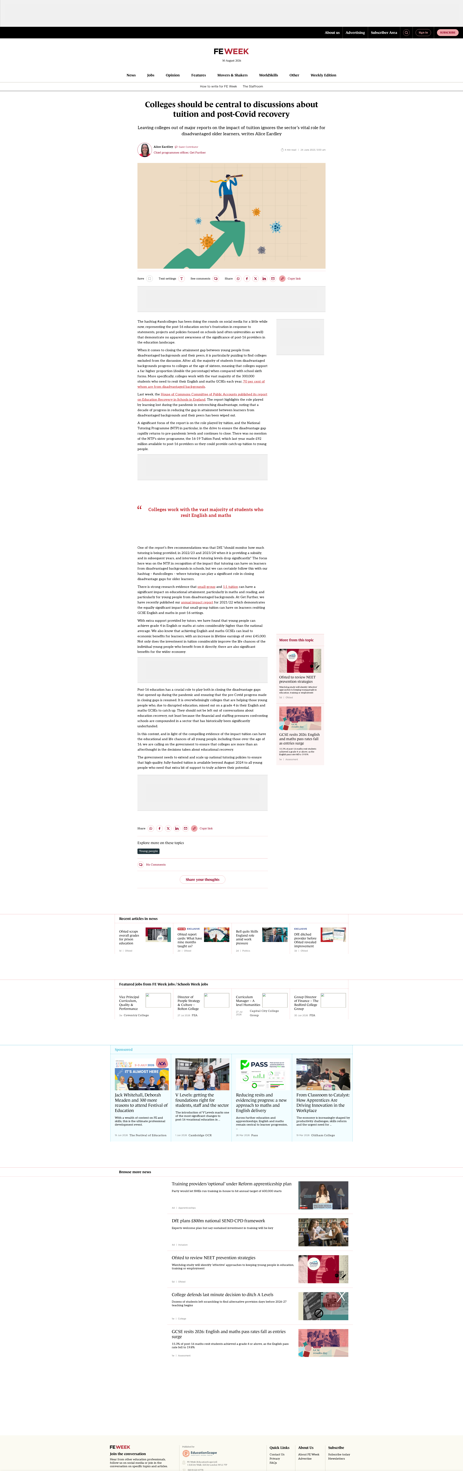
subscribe (448, 32)
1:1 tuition (230, 587)
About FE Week (308, 1454)
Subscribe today (339, 1454)
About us (332, 33)
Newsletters (336, 1458)
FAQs (273, 1463)
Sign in (423, 32)
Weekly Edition (323, 75)
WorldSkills (268, 75)
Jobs (150, 75)
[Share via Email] (273, 278)
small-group (206, 587)
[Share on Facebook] (247, 278)
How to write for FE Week (218, 86)
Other (294, 75)
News (131, 75)
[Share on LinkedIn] (264, 278)
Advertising (355, 33)
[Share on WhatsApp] (238, 278)
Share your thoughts (202, 880)
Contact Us (277, 1454)
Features (198, 75)
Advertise (305, 1458)
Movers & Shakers (232, 75)
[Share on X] (255, 278)
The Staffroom (253, 86)
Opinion (173, 75)
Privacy (275, 1458)
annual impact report (197, 602)
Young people (148, 851)
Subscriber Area (384, 33)
